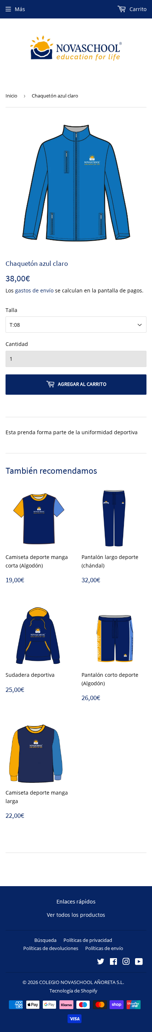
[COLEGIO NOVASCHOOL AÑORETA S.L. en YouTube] (139, 962)
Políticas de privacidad (87, 940)
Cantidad (17, 343)
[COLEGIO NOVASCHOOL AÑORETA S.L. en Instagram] (126, 962)
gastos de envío (34, 290)
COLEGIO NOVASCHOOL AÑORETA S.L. (81, 982)
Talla (11, 309)
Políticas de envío (104, 948)
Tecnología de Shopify (73, 990)
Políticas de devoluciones (50, 948)
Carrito (137, 9)
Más (20, 9)
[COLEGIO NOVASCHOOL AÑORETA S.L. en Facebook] (113, 962)
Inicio (11, 95)
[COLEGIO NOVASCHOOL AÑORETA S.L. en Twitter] (100, 962)
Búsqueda (45, 940)
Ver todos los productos (76, 914)
